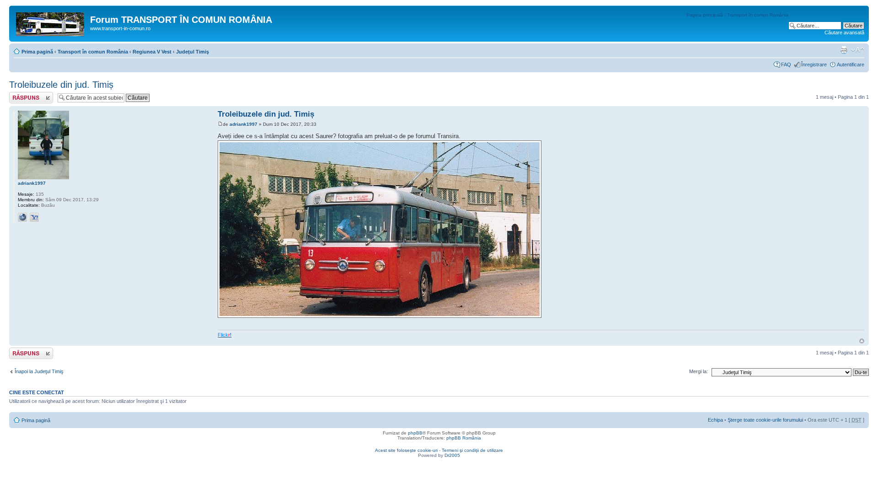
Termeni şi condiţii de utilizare (472, 450)
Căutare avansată (844, 32)
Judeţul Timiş (192, 51)
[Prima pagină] (50, 22)
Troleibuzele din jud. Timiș (61, 85)
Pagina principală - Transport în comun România (737, 14)
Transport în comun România (93, 51)
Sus (861, 340)
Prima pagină (37, 51)
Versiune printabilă (844, 50)
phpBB (415, 432)
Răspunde (20, 94)
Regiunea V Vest (152, 51)
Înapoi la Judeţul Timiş (39, 371)
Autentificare (850, 64)
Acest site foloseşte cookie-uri (406, 450)
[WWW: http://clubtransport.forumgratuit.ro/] (22, 217)
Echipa (715, 420)
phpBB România (463, 437)
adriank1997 (243, 124)
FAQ (786, 64)
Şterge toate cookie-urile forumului (765, 420)
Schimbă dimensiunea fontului (857, 50)
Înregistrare (814, 64)
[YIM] (34, 217)
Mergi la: (698, 371)
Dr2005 (452, 455)
